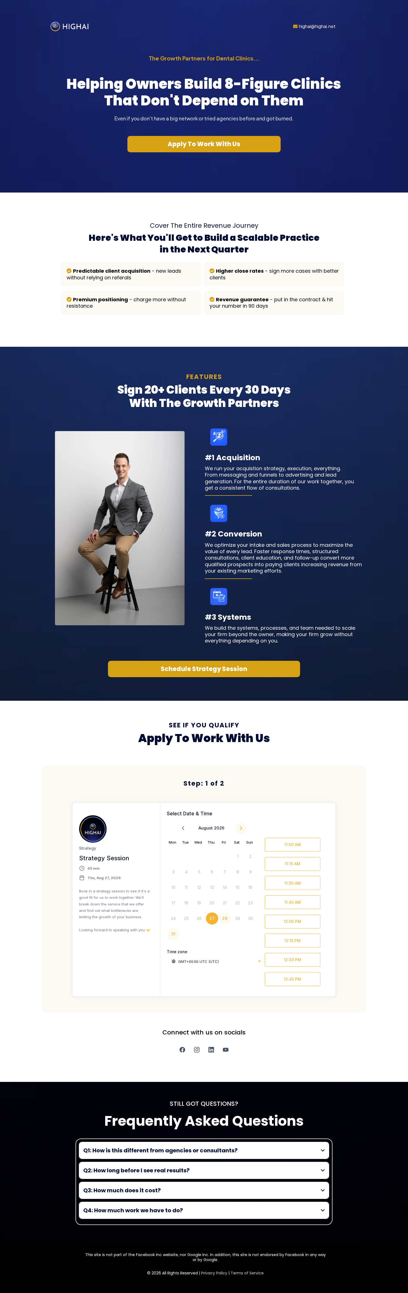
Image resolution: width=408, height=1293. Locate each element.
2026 (219, 828)
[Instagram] (197, 1050)
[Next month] (241, 828)
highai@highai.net (317, 26)
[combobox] (216, 961)
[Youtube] (225, 1050)
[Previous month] (183, 828)
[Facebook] (182, 1050)
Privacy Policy (214, 1273)
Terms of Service (247, 1273)
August (205, 828)
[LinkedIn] (211, 1050)
